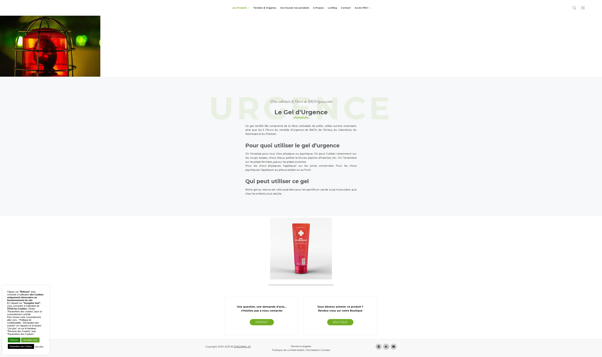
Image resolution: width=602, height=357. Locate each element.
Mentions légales (301, 346)
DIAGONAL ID (242, 346)
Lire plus (39, 346)
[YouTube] (394, 347)
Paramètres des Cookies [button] (21, 346)
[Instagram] (379, 347)
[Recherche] (574, 8)
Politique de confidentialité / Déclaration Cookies (301, 350)
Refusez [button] (14, 340)
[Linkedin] (386, 347)
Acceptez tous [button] (30, 340)
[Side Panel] (583, 8)
